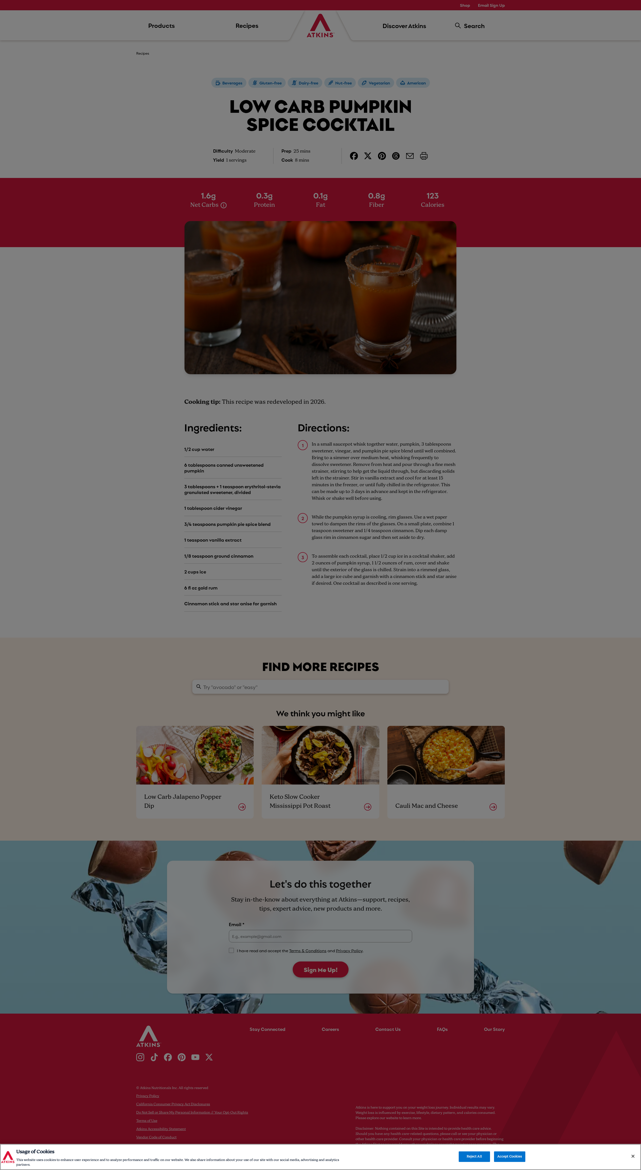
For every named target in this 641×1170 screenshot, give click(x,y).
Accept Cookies (509, 1156)
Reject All (474, 1156)
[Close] (632, 1156)
